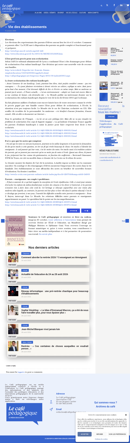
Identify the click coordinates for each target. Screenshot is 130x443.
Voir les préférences (117, 434)
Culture (82, 13)
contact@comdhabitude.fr (110, 157)
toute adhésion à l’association (62, 220)
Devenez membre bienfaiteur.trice (117, 60)
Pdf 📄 (86, 210)
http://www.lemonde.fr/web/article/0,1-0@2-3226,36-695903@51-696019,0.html (41, 130)
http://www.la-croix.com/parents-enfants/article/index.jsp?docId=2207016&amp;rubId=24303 (47, 174)
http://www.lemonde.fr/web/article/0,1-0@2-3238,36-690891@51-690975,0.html (40, 205)
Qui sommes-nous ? (105, 402)
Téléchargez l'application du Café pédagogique (111, 124)
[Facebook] (114, 5)
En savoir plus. (45, 234)
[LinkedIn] (121, 5)
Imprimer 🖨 (73, 210)
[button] (126, 415)
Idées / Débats (50, 13)
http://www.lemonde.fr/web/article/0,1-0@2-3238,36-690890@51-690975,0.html (41, 202)
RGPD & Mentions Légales (58, 438)
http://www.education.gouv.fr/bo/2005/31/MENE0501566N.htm (34, 54)
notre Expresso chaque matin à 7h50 (24, 398)
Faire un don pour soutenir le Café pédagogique (117, 72)
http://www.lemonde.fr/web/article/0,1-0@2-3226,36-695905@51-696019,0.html (41, 136)
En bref (61, 13)
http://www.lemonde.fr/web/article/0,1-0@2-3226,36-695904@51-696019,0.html (41, 133)
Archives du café (105, 406)
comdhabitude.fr (106, 160)
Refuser (99, 434)
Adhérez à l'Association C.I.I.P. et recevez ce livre (117, 50)
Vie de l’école (71, 13)
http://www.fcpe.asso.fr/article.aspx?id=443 (24, 51)
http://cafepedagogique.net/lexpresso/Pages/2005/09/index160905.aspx (37, 76)
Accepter (84, 434)
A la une (38, 13)
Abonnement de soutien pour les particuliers (117, 84)
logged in (21, 372)
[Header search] (101, 5)
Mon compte (93, 13)
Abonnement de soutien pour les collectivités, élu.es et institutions (117, 96)
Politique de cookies (101, 439)
